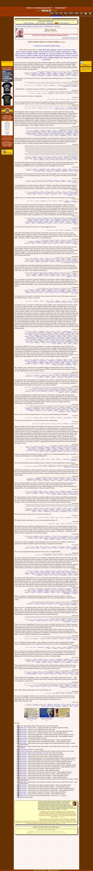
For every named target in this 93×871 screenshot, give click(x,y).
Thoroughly (45, 135)
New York (43, 705)
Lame (75, 131)
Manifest (74, 180)
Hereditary (28, 170)
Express (42, 131)
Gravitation (29, 220)
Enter (40, 537)
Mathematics (68, 53)
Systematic (68, 363)
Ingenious (74, 448)
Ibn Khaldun (7, 133)
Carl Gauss (7, 128)
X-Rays (50, 823)
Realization (74, 338)
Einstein (39, 85)
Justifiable (30, 221)
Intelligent (68, 242)
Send (43, 706)
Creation (72, 49)
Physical (42, 450)
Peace (46, 417)
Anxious (51, 241)
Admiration (35, 258)
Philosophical (73, 603)
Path (29, 591)
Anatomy (41, 820)
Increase (27, 275)
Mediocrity (58, 170)
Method (66, 603)
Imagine (54, 448)
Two (56, 135)
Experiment (65, 51)
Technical (56, 410)
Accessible (35, 191)
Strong (74, 134)
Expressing (71, 619)
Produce (41, 493)
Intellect (36, 53)
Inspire (49, 335)
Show (59, 193)
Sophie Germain (7, 122)
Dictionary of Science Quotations (25, 26)
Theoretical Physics (66, 592)
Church (34, 332)
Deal (37, 219)
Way (59, 342)
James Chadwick (7, 124)
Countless (69, 332)
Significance (74, 222)
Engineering (72, 819)
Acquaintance (41, 331)
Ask (33, 218)
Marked (39, 132)
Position (69, 573)
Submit (43, 171)
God (21, 53)
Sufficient (53, 480)
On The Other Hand (50, 337)
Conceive (69, 130)
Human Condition (65, 375)
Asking (52, 359)
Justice (47, 376)
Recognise (44, 620)
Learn (75, 73)
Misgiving (75, 509)
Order (49, 74)
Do (33, 85)
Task (58, 592)
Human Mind (41, 448)
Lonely (72, 671)
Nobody (62, 693)
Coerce (27, 259)
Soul (75, 661)
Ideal (75, 390)
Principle (26, 222)
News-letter (81, 13)
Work (44, 59)
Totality (59, 494)
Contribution (44, 375)
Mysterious (53, 538)
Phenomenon (48, 362)
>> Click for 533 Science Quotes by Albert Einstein (46, 46)
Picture (48, 450)
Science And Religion (24, 57)
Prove (54, 493)
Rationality (61, 338)
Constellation (58, 659)
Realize (26, 339)
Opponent (70, 647)
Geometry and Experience (26, 751)
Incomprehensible (47, 555)
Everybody (56, 693)
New (37, 573)
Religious (53, 193)
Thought (56, 57)
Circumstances (42, 360)
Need (64, 158)
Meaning (49, 449)
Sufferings (62, 75)
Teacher (64, 822)
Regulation (53, 133)
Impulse (42, 459)
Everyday (51, 51)
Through (66, 201)
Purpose (54, 338)
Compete (53, 571)
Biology (56, 819)
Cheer (55, 407)
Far (77, 571)
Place (72, 409)
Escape (41, 51)
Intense (74, 242)
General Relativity (72, 219)
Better (39, 93)
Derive (26, 333)
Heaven (50, 671)
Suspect (46, 539)
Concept (59, 49)
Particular (34, 362)
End (41, 334)
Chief (62, 273)
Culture (55, 72)
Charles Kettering (54, 816)
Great (74, 169)
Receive (70, 574)
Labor (70, 335)
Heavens (57, 671)
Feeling (74, 51)
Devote (37, 333)
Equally (33, 590)
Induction (37, 603)
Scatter (35, 340)
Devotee (49, 333)
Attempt (37, 180)
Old (28, 362)
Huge (50, 537)
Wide (70, 342)
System (52, 592)
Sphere (63, 134)
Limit (38, 449)
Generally (74, 259)
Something (74, 85)
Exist (30, 131)
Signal (47, 706)
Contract (59, 571)
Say (30, 340)
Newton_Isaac (23, 55)
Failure (46, 334)
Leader (46, 260)
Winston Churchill (57, 813)
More (37, 291)
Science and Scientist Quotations (24, 828)
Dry (60, 72)
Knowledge (42, 53)
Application (49, 407)
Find (59, 169)
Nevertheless (57, 132)
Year (76, 244)
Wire (76, 706)
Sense (46, 134)
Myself (67, 260)
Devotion (55, 333)
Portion (46, 181)
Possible (55, 362)
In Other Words (65, 220)
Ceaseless (69, 258)
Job (52, 572)
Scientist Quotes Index (7, 138)
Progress (40, 55)
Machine (74, 290)
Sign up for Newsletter (85, 68)
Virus (32, 823)
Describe (69, 191)
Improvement (73, 375)
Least (55, 192)
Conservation (67, 820)
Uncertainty (74, 592)
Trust (75, 193)
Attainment (43, 130)
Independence (28, 376)
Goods (41, 572)
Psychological (73, 192)
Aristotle (73, 812)
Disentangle (61, 333)
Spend (26, 341)
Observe (35, 450)
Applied (35, 273)
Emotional (76, 191)
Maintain (26, 336)
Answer (41, 359)
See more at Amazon (7, 106)
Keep (25, 158)
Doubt (74, 589)
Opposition (65, 170)
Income (52, 517)
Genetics (27, 821)
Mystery (34, 181)
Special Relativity (41, 223)
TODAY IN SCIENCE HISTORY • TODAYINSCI (46, 8)
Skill (44, 410)
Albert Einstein (23, 727)
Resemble (69, 291)
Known (69, 509)
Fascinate (28, 660)
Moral (32, 291)
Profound (76, 132)
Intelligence (41, 170)
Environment (17, 821)
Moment (62, 361)
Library (31, 538)
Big (56, 230)
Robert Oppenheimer (71, 815)
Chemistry (61, 819)
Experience (58, 51)
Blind (34, 108)
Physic (68, 221)
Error (64, 602)
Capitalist (47, 571)
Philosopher (56, 661)
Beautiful (44, 289)
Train (58, 292)
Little (36, 538)
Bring (75, 359)
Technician (66, 480)
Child (58, 536)
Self (65, 493)
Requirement (39, 575)
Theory (45, 57)
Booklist (21, 797)
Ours (63, 337)
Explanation (52, 85)
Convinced (59, 360)
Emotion (29, 334)
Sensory (61, 686)
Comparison (73, 446)
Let (41, 409)
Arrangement (35, 536)
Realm (34, 133)
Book (42, 536)
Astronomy (35, 638)
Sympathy (60, 480)
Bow (41, 546)
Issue (54, 335)
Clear (36, 169)
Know (62, 99)
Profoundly (48, 338)
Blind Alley (40, 108)
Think (55, 223)
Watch (59, 451)
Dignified (68, 407)
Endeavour (40, 274)
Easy (72, 333)
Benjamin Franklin (49, 813)
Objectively (57, 221)
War (71, 57)
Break (47, 508)
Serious (52, 340)
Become (50, 289)
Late (46, 221)
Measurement (69, 821)
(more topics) (63, 823)
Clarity (53, 508)
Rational (29, 133)
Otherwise (49, 291)
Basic (44, 478)
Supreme (39, 592)
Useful (72, 292)
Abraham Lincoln (65, 814)
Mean (44, 132)
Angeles (35, 704)
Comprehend (65, 536)
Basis (50, 218)
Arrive (36, 201)
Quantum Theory (45, 822)
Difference (57, 704)
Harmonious (49, 290)
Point (68, 99)
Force (55, 157)
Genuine (60, 131)
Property (53, 574)
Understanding (74, 86)
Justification (27, 391)
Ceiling (53, 536)
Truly (61, 109)
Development (66, 156)
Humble (55, 180)
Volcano (28, 823)
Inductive (43, 603)
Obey (51, 661)
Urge (70, 302)
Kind (55, 290)
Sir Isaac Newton (30, 337)
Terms (50, 575)
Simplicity (74, 391)
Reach (31, 261)
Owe (67, 409)
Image (70, 131)
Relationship (41, 75)
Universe (75, 202)
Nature (17, 55)
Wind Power (36, 823)
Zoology (57, 823)
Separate (69, 661)
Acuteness (35, 685)
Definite (76, 536)
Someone (74, 538)
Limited (59, 660)
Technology (39, 57)
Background (38, 478)
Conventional (53, 546)
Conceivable (39, 589)
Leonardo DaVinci (42, 815)
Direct (37, 259)
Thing (67, 75)
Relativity (51, 55)
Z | (63, 831)
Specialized (49, 75)
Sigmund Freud (72, 813)
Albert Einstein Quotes (48, 26)
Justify (35, 221)
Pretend (61, 230)
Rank (77, 409)
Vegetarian (66, 57)
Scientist (40, 134)
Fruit (52, 301)
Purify (53, 459)
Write (75, 539)
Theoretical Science (69, 341)
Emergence (31, 242)
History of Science (38, 821)
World (48, 59)
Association (58, 359)
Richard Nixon (50, 23)
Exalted (39, 157)
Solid (35, 480)
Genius (17, 53)
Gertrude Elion (7, 123)
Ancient (35, 389)
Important (54, 73)
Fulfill (70, 169)
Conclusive (76, 218)
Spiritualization (66, 459)
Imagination (29, 53)
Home (16, 26)
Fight (73, 334)
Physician (68, 479)
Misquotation (67, 85)
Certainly (54, 446)
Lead (41, 260)
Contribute (36, 459)
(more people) (62, 816)
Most (60, 192)
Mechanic (45, 336)
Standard (49, 410)
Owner (49, 573)
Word (75, 57)
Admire (35, 659)
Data (61, 685)
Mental (63, 492)
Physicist (40, 591)
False (52, 334)
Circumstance (33, 360)
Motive (75, 53)
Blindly (37, 546)
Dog (69, 289)
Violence (75, 417)
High (59, 408)
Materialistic (39, 336)
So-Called (71, 493)
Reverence (52, 261)
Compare (66, 446)
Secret (53, 377)
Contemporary (49, 332)
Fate (54, 259)
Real (65, 574)
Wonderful (74, 411)
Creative (35, 301)
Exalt (34, 157)
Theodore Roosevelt (56, 814)
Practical (34, 338)
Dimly (36, 537)
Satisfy (47, 363)
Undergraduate (47, 511)
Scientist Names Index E (37, 26)
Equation (35, 51)
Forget (63, 274)
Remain (45, 339)
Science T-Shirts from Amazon (7, 68)
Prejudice (71, 170)
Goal (65, 131)
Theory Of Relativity (66, 510)
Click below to (7, 141)
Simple (51, 510)
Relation (76, 574)
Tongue (51, 539)
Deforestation (66, 819)
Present (75, 158)
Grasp (57, 242)
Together (61, 364)
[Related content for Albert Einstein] (18, 727)
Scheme (62, 222)
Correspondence (54, 685)
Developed (64, 289)
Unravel (66, 673)
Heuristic (35, 220)
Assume (39, 218)
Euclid (7, 134)
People (67, 337)
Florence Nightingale (59, 812)
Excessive (48, 259)
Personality (62, 291)
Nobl (38, 337)
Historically (42, 220)
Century (75, 331)
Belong (49, 130)
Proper (74, 74)
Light (33, 243)
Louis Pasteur (48, 814)
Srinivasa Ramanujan (43, 812)
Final (52, 242)
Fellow (65, 72)
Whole (75, 223)
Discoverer (75, 407)
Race (35, 159)
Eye (53, 647)
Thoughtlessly (57, 171)
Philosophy (55, 74)
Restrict (56, 222)
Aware (46, 258)
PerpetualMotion (76, 13)
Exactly (67, 704)
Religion (57, 55)
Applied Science (43, 273)
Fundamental (43, 201)
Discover (76, 389)
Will (75, 93)
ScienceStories (66, 13)
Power (25, 261)
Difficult (65, 360)
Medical (44, 479)
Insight (77, 408)
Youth (54, 823)
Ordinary (37, 686)
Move (39, 661)
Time (61, 410)
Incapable (27, 547)
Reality (46, 55)
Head (73, 704)
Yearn (69, 343)
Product (39, 574)
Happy (62, 242)
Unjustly (50, 342)
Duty (48, 169)
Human (26, 73)
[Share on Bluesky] (81, 63)
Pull (54, 705)
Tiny (75, 181)
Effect (47, 219)
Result (77, 170)
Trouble (67, 243)
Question (74, 362)
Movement (58, 158)
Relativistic (40, 222)
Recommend (33, 75)
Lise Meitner (7, 132)
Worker (53, 343)
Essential (26, 290)
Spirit (38, 171)
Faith (48, 131)
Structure (70, 181)
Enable (35, 334)
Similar (63, 340)
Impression (61, 448)
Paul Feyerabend (7, 129)
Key (33, 391)
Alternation (46, 241)
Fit (51, 219)
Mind (33, 74)
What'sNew (61, 13)
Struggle (58, 261)
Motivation (71, 376)
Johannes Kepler (65, 671)
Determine (76, 130)
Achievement (38, 241)
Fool (57, 99)
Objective (62, 409)
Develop (56, 289)
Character (61, 218)
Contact (90, 12)
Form (64, 169)
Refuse (67, 547)
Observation (28, 450)
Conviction (56, 332)
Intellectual (58, 301)
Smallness (28, 223)
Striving (67, 686)
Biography (53, 49)
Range (61, 450)
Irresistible (42, 376)
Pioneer (28, 338)
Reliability (57, 108)
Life (50, 53)
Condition (37, 375)
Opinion (55, 547)
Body (46, 659)
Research (63, 55)
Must (44, 74)
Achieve (34, 331)
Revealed (76, 339)
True (30, 342)
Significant (69, 108)
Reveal (70, 339)
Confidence (63, 241)
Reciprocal (47, 133)
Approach (37, 446)
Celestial (59, 331)
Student (61, 243)
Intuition (46, 590)
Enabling (51, 390)
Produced (48, 493)
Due (56, 491)
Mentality (59, 336)
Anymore (35, 466)
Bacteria (51, 820)
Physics (30, 55)
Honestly (34, 170)
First (34, 660)
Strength (42, 341)
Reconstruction (28, 363)
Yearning (75, 343)
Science (68, 55)
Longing (58, 53)
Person (55, 291)
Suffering (55, 75)
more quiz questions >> (64, 23)
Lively (68, 290)
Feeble (63, 259)
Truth (61, 57)
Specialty (34, 292)
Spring (69, 134)
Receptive (76, 301)
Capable (47, 536)
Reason (40, 133)
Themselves (37, 135)
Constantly (47, 156)
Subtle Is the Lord (23, 795)
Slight (58, 363)
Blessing (50, 273)
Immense (43, 335)
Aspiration (36, 130)
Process (67, 362)
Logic (53, 53)
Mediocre (44, 547)
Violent (75, 171)
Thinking (50, 57)
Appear (41, 508)
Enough (46, 274)
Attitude (41, 191)
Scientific (33, 57)
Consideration (51, 360)
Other (63, 132)
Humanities (42, 73)
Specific (76, 493)
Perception (27, 493)
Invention (40, 275)
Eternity (45, 51)
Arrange (40, 659)
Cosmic (62, 332)
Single (74, 591)
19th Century (40, 602)
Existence (36, 131)
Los (33, 705)
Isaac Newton (58, 811)
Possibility (70, 132)
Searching (57, 620)
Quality (74, 479)
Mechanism (56, 449)
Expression (32, 192)
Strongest (54, 341)
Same (70, 705)
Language (52, 492)
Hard (45, 108)
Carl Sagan (64, 809)
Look (57, 93)
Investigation (73, 220)
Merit (57, 260)
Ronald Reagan (73, 814)
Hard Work (32, 620)
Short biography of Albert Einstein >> (69, 37)
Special (33, 223)
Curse (28, 274)
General (64, 219)
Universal (75, 593)
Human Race (73, 157)
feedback (10, 153)
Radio (59, 705)
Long (36, 158)
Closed (60, 446)
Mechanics (52, 336)
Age (48, 331)
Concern (40, 156)
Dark (75, 241)
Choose (75, 258)
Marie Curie (41, 813)
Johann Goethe (62, 815)
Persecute (75, 337)
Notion (42, 337)
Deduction (60, 589)
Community (41, 72)
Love (62, 53)
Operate (49, 705)
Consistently (31, 219)
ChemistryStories (71, 13)
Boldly (71, 359)
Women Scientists (44, 823)
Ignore (52, 220)
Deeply (60, 156)
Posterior (62, 362)
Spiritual (48, 159)
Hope (47, 220)
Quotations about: (43, 819)
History (75, 72)
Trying (46, 451)
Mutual (31, 686)
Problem (35, 55)
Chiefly (28, 332)
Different (30, 537)
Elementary (26, 590)
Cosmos (54, 589)
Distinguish (28, 408)
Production (46, 574)
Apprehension (41, 647)
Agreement (35, 359)
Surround (60, 341)
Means (50, 132)
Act (34, 647)
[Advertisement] (46, 3)
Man (28, 74)
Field (70, 72)
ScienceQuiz (57, 13)
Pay (53, 573)
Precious (62, 74)
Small (75, 108)
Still (62, 363)
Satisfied (58, 181)
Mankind (52, 275)
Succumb (53, 494)
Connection (54, 389)
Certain (57, 191)
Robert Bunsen (41, 814)
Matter (49, 243)
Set (51, 134)
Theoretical (49, 223)
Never (69, 275)
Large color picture (24, 738)
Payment (58, 573)
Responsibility (44, 261)
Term (70, 193)
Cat (44, 704)
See (67, 222)
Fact (70, 51)
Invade (45, 466)
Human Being (34, 73)
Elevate (41, 301)
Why (65, 342)
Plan (68, 538)
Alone (53, 331)
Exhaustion (38, 242)
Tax (57, 517)
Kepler (59, 335)
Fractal (22, 821)
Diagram (33, 274)
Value (77, 292)
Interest (34, 275)
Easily (67, 333)
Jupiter (49, 821)
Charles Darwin (70, 811)
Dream (39, 390)
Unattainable (67, 262)
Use (70, 171)
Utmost (70, 687)
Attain (57, 241)
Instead (32, 547)
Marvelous (28, 181)
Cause (62, 258)
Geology (31, 821)
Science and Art (58, 822)
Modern (70, 660)
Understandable (68, 223)
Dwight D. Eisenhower (29, 23)
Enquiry (30, 51)
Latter (31, 158)
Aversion (47, 191)
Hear (29, 448)
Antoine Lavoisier (7, 131)
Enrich (47, 301)
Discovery (19, 51)
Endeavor (74, 156)
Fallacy (35, 492)
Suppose (33, 592)
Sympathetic (46, 592)
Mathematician (52, 466)
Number (43, 573)
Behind (34, 156)
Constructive (61, 407)
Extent (38, 192)
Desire (32, 259)
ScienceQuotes (52, 13)
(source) (19, 38)
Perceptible (41, 362)
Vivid (76, 293)
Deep (44, 93)
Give (77, 334)
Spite (37, 341)
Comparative (68, 218)
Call (49, 446)
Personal (62, 479)
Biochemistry (57, 820)
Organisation (74, 260)
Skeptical (69, 340)
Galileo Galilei (65, 813)
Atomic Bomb (42, 49)
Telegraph (58, 706)
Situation (57, 134)
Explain (45, 85)
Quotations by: (44, 811)
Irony (37, 260)
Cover (71, 536)
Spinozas (44, 662)
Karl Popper (56, 815)
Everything (50, 93)
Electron (24, 51)
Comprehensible (62, 130)
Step (56, 109)
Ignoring (58, 220)
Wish (76, 159)
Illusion (48, 73)
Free (75, 447)
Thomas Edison (67, 812)
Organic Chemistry (28, 822)
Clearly (63, 191)
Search (85, 12)
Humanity (71, 408)
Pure (57, 391)
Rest (51, 222)
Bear (52, 258)
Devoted (43, 333)
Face (65, 447)
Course (69, 241)
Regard (43, 686)
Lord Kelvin (64, 811)
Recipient (37, 261)
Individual (61, 73)
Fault (58, 259)
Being (34, 72)
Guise (61, 157)
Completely (40, 332)
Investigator (49, 603)
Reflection (33, 339)
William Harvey (7, 126)
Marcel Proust (7, 125)
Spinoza (65, 193)
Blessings (57, 273)
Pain (69, 158)
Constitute (48, 72)
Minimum (26, 573)
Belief (48, 49)
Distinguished (36, 408)
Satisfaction (41, 159)
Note (59, 538)
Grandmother (60, 85)
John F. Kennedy (40, 23)
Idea (24, 53)
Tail (52, 706)
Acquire (38, 289)
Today (61, 223)
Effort (77, 333)
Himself (74, 274)
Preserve (69, 74)
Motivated (64, 376)
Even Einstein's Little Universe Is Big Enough (30, 753)
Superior (26, 592)
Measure (74, 572)
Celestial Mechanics (67, 331)
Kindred (64, 335)
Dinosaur (73, 820)
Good (43, 290)
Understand (74, 75)
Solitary (74, 340)
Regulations (60, 133)
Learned (33, 132)
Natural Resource (19, 822)
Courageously (42, 169)
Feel (44, 157)
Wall (71, 539)
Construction (66, 49)
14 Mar (21, 726)
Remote (52, 339)
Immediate (37, 335)
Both (42, 571)
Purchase (60, 574)
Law (47, 53)
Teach (46, 292)
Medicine (75, 821)
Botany (62, 820)
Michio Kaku (50, 815)
